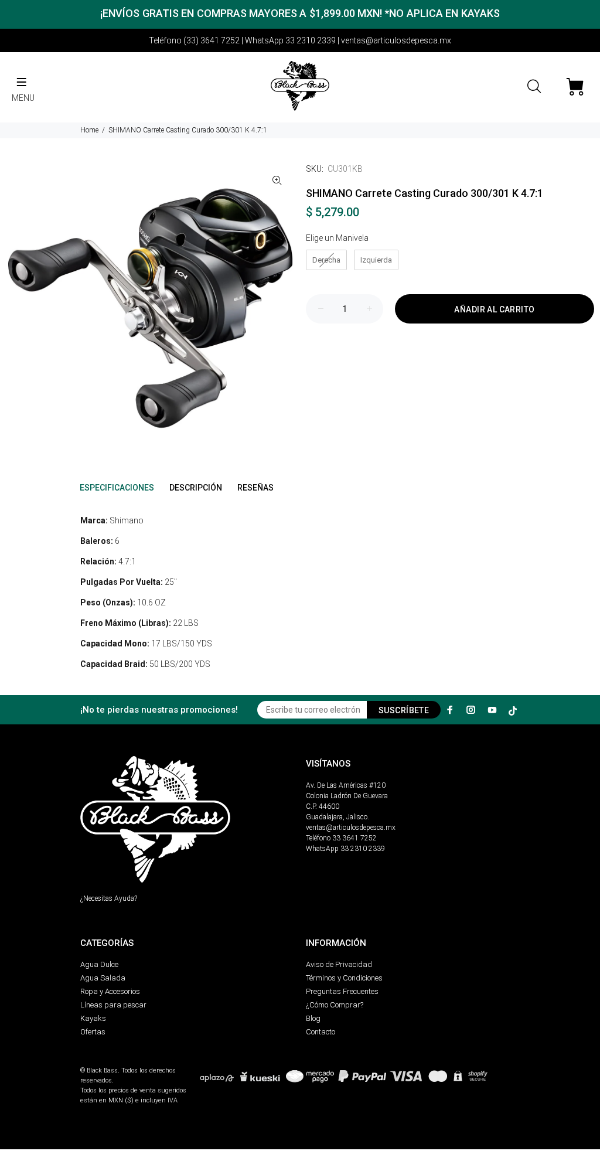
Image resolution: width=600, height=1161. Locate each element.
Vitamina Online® (107, 1060)
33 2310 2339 (362, 849)
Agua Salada (102, 977)
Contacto (320, 1031)
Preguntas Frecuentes (342, 991)
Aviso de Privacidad (339, 964)
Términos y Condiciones (344, 977)
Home (89, 130)
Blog (313, 1018)
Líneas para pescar (113, 1004)
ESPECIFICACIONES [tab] (117, 487)
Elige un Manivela (337, 238)
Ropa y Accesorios (110, 991)
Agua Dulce (99, 964)
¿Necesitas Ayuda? (108, 898)
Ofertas (92, 1031)
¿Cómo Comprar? (334, 1004)
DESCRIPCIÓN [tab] (195, 487)
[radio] (326, 260)
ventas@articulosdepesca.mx (351, 827)
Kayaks (93, 1018)
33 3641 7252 (354, 838)
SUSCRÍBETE (404, 710)
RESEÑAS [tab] (255, 487)
